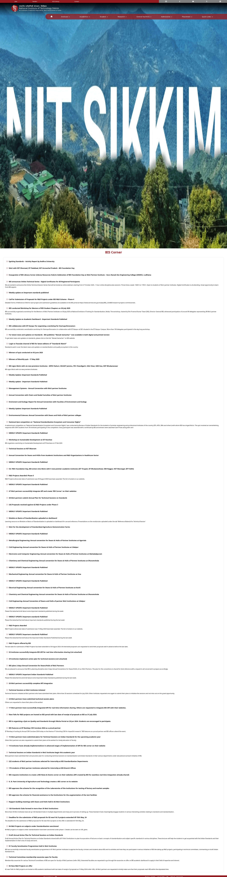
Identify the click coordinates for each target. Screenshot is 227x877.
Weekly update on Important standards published (29, 293)
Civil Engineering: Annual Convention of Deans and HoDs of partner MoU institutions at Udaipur (47, 601)
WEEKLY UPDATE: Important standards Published (28, 617)
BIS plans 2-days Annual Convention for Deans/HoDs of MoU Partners (36, 666)
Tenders (34, 1)
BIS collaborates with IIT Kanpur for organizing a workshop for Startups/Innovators (42, 326)
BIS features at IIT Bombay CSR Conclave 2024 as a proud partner (35, 728)
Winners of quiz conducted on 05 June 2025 (26, 352)
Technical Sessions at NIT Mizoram (22, 449)
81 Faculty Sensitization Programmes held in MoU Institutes (33, 846)
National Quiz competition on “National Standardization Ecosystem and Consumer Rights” (45, 422)
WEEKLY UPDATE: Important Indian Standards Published (31, 674)
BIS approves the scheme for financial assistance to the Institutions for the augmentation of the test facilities (53, 795)
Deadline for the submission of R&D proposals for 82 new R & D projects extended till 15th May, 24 (48, 817)
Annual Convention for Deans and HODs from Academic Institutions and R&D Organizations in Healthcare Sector (54, 455)
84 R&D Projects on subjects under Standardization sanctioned (34, 826)
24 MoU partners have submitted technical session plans (31, 699)
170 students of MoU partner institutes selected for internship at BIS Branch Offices (42, 768)
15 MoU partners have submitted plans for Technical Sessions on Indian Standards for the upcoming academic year (55, 737)
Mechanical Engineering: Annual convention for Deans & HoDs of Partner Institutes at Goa (45, 574)
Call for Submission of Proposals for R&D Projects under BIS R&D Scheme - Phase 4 (41, 299)
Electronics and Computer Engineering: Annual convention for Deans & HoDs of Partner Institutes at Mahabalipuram (55, 554)
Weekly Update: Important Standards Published (28, 375)
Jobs (16, 1)
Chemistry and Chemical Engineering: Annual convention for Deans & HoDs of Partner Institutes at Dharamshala (54, 561)
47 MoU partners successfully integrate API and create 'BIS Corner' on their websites (42, 491)
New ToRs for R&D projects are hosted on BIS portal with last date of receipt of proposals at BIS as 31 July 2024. (53, 714)
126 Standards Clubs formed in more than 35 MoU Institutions (33, 808)
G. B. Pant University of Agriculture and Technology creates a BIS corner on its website (43, 781)
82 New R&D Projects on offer (20, 866)
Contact (76, 1)
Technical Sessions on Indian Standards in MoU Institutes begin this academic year (42, 752)
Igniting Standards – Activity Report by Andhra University (31, 261)
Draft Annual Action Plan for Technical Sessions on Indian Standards (36, 835)
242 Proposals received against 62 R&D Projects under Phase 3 (33, 505)
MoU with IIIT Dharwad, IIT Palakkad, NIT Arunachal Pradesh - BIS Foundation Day (41, 268)
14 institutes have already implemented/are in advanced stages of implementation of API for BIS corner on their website (57, 746)
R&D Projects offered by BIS (20, 643)
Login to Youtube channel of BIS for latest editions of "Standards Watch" (38, 344)
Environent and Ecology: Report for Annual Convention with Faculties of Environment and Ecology (48, 402)
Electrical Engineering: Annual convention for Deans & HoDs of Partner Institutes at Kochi (44, 588)
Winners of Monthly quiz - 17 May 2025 (24, 359)
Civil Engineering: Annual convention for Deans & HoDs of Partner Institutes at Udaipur (43, 547)
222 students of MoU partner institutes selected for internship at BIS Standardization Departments (48, 761)
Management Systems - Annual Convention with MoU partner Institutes (38, 388)
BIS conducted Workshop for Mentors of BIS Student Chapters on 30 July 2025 (39, 308)
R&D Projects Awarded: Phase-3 (21, 475)
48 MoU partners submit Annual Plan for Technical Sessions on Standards (38, 498)
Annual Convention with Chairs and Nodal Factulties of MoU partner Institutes (40, 395)
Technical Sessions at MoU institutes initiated (27, 690)
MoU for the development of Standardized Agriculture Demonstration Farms (39, 527)
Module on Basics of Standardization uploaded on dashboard (33, 518)
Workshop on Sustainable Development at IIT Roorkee (30, 440)
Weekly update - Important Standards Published (28, 382)
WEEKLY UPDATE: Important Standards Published (28, 433)
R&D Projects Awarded (18, 625)
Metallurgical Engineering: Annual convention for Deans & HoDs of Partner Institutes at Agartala (47, 540)
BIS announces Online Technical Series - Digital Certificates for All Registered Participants (44, 282)
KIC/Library (55, 1)
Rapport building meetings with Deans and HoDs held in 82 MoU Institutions (39, 802)
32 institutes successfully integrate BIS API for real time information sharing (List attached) (45, 652)
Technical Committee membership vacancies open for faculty (33, 857)
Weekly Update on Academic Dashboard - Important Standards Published (38, 319)
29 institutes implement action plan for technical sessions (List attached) (38, 659)
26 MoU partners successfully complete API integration (31, 683)
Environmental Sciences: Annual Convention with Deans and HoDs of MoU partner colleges (45, 415)
